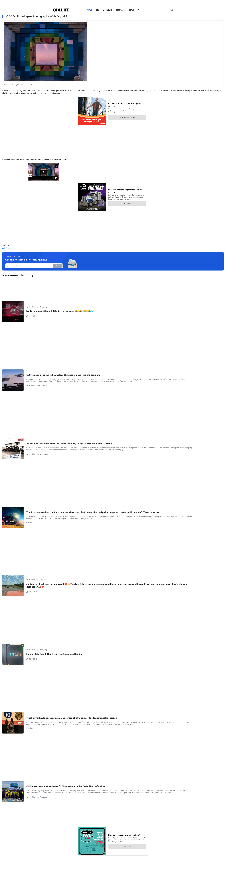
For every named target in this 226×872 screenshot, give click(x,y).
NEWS (89, 10)
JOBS (97, 10)
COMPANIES (120, 10)
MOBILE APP (107, 10)
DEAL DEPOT (134, 10)
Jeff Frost (6, 248)
